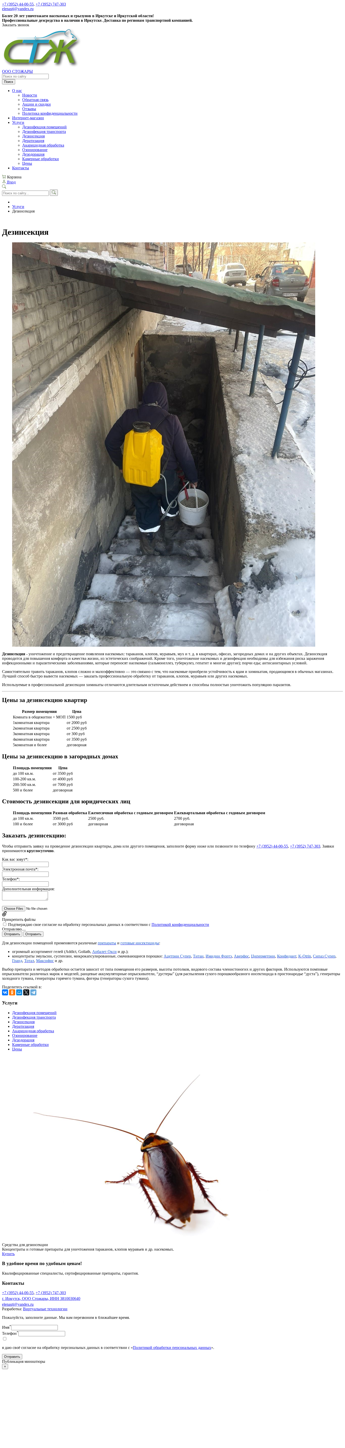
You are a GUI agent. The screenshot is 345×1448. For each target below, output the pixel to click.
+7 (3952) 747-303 (51, 4)
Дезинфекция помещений (44, 127)
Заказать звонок (15, 25)
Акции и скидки (36, 104)
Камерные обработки (40, 159)
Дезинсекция (33, 136)
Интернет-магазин (28, 118)
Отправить (12, 934)
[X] (26, 992)
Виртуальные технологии (45, 1309)
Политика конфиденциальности (50, 113)
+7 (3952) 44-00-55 (18, 4)
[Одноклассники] (12, 992)
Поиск (8, 82)
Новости (29, 95)
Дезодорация (33, 154)
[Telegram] (33, 992)
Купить (8, 1254)
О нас (17, 90)
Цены (27, 163)
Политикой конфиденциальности (180, 924)
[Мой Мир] (19, 992)
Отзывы (29, 109)
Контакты (20, 168)
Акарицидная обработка (43, 145)
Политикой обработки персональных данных (172, 1347)
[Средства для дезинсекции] (153, 1240)
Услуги (18, 122)
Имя (6, 1327)
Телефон (10, 1333)
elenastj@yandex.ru (18, 9)
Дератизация (33, 140)
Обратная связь (35, 100)
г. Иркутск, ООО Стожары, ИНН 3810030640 (41, 1298)
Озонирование (34, 150)
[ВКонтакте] (5, 992)
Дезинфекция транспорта (44, 131)
